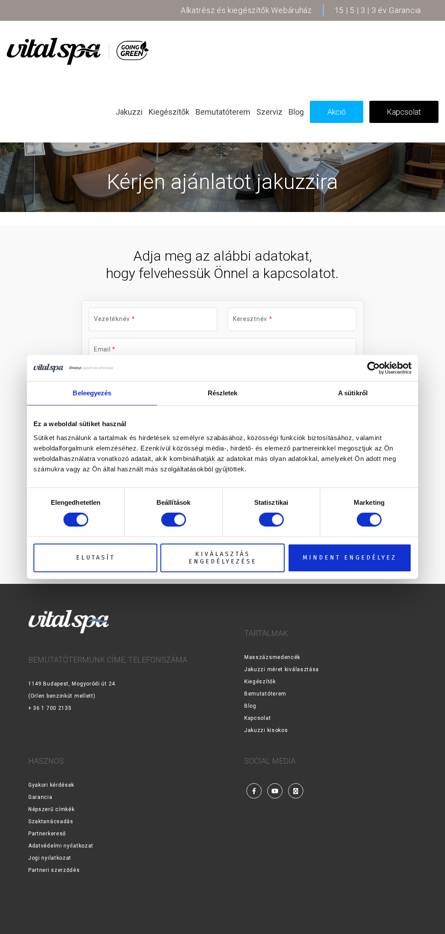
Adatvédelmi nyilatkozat (60, 846)
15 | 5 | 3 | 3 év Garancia (378, 10)
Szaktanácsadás (50, 821)
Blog (250, 706)
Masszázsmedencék (272, 657)
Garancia (40, 797)
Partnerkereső (47, 834)
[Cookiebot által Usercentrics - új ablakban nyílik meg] (373, 367)
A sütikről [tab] (353, 393)
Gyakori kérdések (51, 785)
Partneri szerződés (54, 870)
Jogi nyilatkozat (49, 858)
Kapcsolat (257, 718)
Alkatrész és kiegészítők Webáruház (246, 10)
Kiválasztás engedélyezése (223, 557)
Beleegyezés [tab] (92, 393)
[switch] (173, 520)
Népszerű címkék (51, 809)
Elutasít (95, 557)
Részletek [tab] (223, 393)
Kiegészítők (260, 682)
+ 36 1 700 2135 (50, 708)
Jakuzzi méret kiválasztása (281, 669)
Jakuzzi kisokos (266, 730)
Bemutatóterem (265, 694)
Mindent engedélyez (349, 557)
